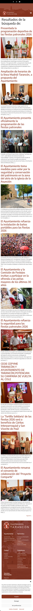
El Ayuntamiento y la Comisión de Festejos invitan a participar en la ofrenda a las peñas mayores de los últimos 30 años (16, 277)
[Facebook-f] (13, 1)
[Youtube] (19, 1)
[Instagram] (16, 1)
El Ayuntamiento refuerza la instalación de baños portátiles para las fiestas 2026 (15, 226)
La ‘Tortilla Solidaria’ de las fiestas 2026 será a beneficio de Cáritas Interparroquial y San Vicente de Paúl (16, 422)
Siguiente (29, 515)
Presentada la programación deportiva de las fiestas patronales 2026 (16, 31)
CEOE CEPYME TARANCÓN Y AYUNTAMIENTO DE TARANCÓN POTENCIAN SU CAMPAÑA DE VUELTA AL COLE (16, 371)
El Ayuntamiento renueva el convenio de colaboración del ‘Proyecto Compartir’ (16, 472)
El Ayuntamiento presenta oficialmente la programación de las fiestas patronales (16, 122)
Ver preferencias (16, 605)
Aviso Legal (21, 609)
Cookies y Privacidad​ (13, 609)
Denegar (16, 601)
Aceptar (16, 596)
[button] (30, 581)
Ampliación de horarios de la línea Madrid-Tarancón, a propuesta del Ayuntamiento (16, 76)
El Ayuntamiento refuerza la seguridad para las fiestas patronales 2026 (15, 323)
